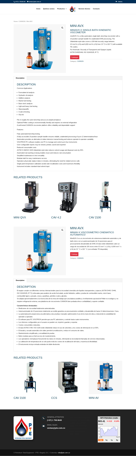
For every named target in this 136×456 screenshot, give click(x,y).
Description (20, 78)
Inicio (38, 9)
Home (16, 21)
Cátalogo (74, 254)
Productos (61, 9)
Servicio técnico (84, 9)
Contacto (96, 9)
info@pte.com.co (64, 453)
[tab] (20, 78)
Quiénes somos (49, 9)
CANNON (22, 21)
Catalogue (74, 57)
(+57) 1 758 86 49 (20, 1)
